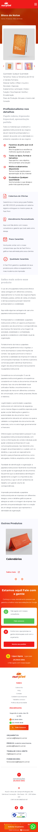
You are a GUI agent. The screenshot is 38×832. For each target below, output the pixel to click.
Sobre (19, 683)
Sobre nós (19, 687)
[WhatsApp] (33, 829)
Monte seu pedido (19, 644)
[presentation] (4, 66)
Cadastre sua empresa (19, 696)
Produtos (9, 19)
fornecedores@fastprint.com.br (18, 762)
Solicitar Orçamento (16, 827)
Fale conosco (19, 621)
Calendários (14, 559)
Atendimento (16, 708)
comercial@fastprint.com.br (17, 738)
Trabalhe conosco (19, 699)
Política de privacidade (19, 702)
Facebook (16, 807)
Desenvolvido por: (14, 830)
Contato (19, 693)
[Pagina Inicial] (6, 4)
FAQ (19, 690)
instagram (21, 807)
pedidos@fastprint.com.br (16, 746)
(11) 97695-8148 (17, 722)
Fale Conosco (20, 727)
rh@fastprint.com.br (14, 754)
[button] (35, 4)
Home (3, 19)
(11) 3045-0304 (19, 660)
